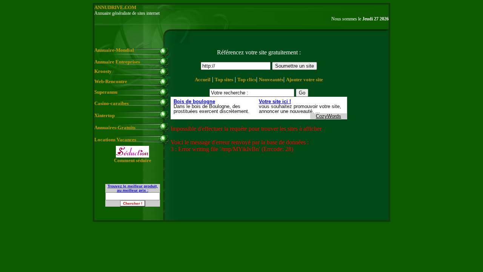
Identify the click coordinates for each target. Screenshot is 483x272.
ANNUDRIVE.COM (115, 7)
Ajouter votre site (304, 79)
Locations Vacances (115, 139)
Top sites (224, 79)
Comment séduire (132, 160)
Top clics (246, 79)
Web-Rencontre (110, 81)
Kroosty (103, 71)
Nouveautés (271, 79)
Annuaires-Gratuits (114, 127)
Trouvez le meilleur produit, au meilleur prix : (133, 188)
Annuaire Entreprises (117, 62)
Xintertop (104, 115)
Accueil (203, 79)
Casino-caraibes (111, 103)
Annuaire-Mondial (114, 50)
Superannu (105, 92)
